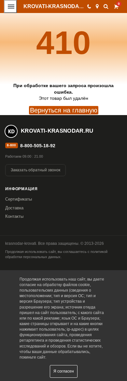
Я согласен (63, 371)
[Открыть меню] (10, 6)
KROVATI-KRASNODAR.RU (57, 6)
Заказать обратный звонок (35, 170)
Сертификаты (18, 199)
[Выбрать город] (97, 6)
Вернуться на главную (63, 110)
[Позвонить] (89, 6)
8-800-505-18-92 (37, 145)
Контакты (14, 216)
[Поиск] (106, 6)
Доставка (14, 207)
